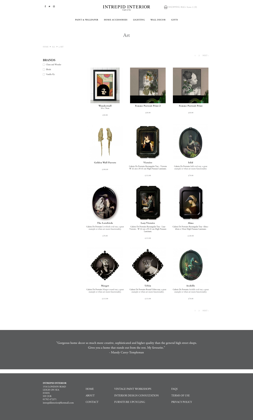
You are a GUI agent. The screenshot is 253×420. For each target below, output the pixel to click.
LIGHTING (139, 19)
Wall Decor (158, 19)
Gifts (174, 19)
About (90, 395)
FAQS (174, 389)
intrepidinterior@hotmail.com (58, 402)
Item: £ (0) (192, 7)
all (53, 47)
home (45, 47)
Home (90, 389)
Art (62, 47)
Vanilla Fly (50, 74)
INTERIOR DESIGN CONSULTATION (136, 395)
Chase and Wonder (53, 64)
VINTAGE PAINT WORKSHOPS (132, 389)
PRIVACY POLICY (181, 402)
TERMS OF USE (180, 395)
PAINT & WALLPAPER (86, 19)
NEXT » (206, 55)
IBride (48, 69)
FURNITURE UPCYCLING (129, 402)
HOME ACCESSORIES (116, 19)
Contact (92, 402)
